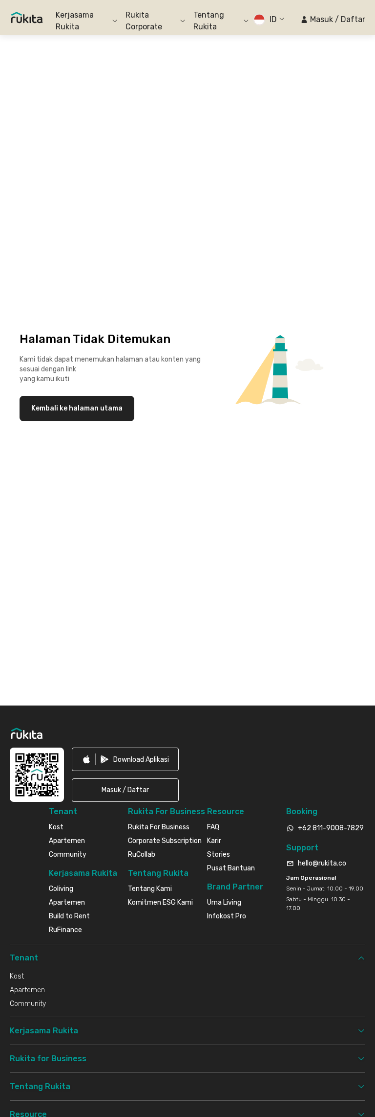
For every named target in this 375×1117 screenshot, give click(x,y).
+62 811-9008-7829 (331, 828)
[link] (125, 759)
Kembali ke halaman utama (77, 408)
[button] (332, 19)
